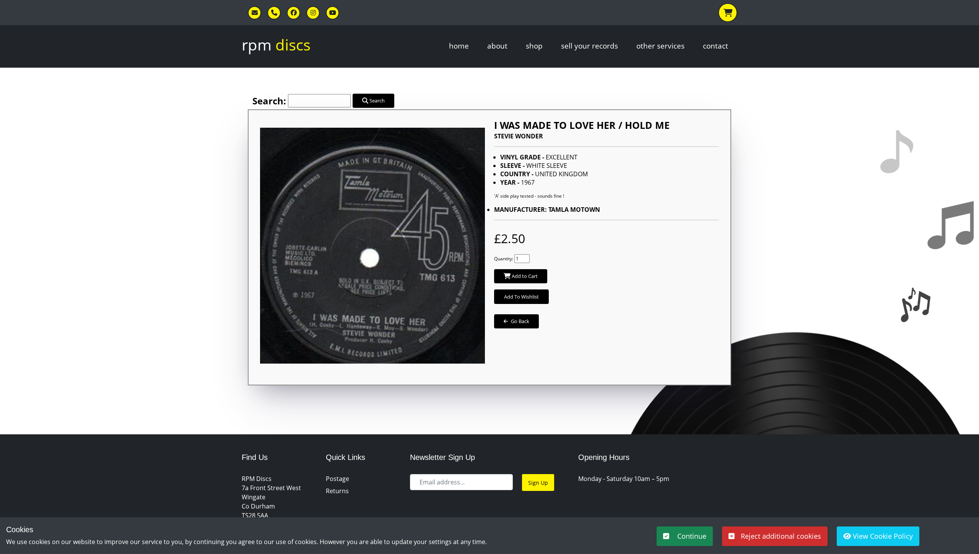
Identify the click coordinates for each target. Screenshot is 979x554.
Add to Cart (524, 276)
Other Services (660, 46)
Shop (534, 46)
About (497, 46)
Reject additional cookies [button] (781, 536)
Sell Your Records (589, 46)
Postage (337, 478)
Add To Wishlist (521, 296)
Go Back (520, 321)
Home (459, 46)
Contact (715, 46)
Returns (337, 491)
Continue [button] (690, 536)
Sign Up (538, 482)
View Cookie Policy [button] (882, 536)
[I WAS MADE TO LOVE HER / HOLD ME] (372, 242)
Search (376, 100)
